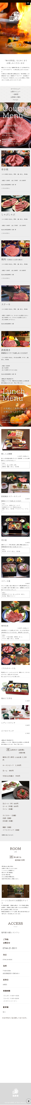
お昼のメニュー (15, 91)
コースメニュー (15, 89)
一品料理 (15, 94)
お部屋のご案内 (15, 97)
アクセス (15, 100)
